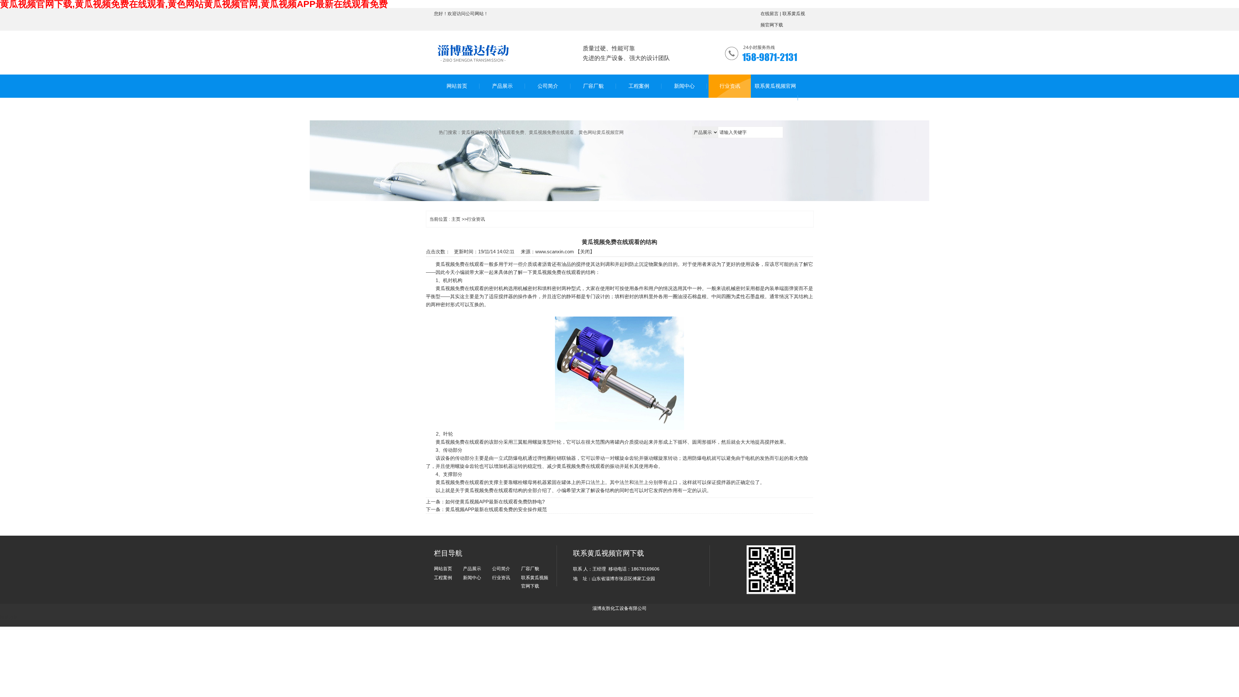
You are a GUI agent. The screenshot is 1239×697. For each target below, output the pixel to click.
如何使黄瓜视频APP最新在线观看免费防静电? (495, 501)
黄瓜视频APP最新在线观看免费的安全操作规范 (496, 509)
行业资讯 (476, 219)
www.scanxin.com (554, 251)
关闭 (585, 251)
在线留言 (770, 13)
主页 (455, 219)
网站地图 (9, 617)
